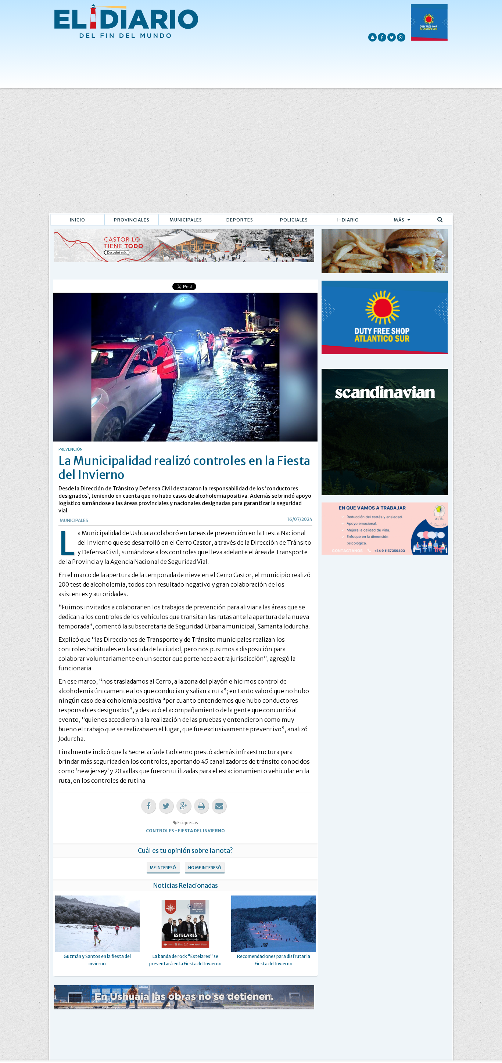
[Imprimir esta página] (201, 806)
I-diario (348, 220)
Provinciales (132, 220)
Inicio (77, 220)
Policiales (294, 220)
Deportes (239, 220)
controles (160, 830)
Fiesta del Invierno (201, 830)
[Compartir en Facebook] (148, 806)
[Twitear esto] (166, 806)
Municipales (185, 220)
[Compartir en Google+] (183, 806)
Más (400, 220)
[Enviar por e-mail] (219, 806)
